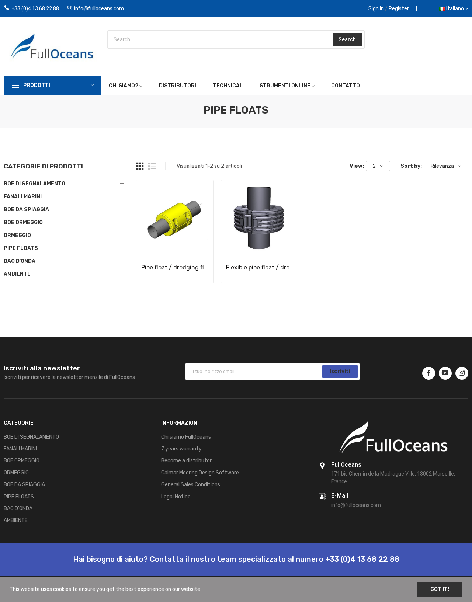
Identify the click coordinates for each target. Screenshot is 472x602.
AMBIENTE (17, 274)
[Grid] (140, 166)
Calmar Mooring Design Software (200, 473)
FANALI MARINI (23, 197)
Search (347, 39)
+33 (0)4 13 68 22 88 (35, 8)
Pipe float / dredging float (174, 267)
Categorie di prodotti (43, 166)
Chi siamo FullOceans (186, 437)
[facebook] (428, 373)
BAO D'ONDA (19, 261)
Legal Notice (176, 497)
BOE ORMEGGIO (23, 222)
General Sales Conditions (190, 484)
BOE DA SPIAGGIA (26, 209)
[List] (152, 166)
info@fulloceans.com (99, 8)
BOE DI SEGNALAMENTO (34, 184)
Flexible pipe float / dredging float (259, 267)
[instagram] (461, 373)
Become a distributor (186, 460)
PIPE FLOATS (21, 248)
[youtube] (445, 373)
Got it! (439, 589)
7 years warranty (181, 449)
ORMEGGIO (17, 235)
